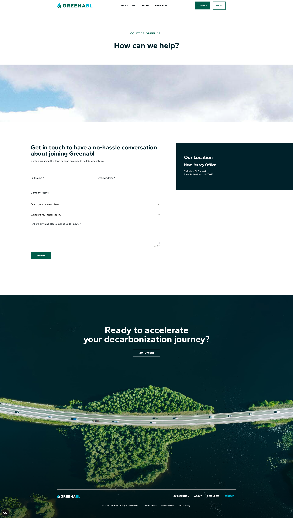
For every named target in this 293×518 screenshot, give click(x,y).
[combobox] (95, 204)
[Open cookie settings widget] (5, 512)
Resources (161, 5)
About (145, 5)
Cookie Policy (184, 505)
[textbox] (94, 204)
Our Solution (127, 5)
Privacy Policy (167, 505)
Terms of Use (151, 505)
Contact (229, 496)
